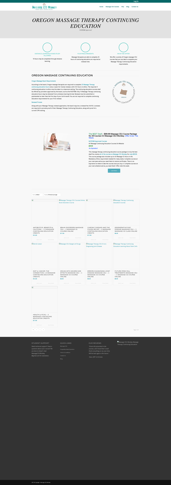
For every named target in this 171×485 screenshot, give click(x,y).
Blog (61, 359)
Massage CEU (63, 346)
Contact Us (63, 355)
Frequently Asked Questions (67, 349)
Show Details (51, 239)
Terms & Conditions (65, 352)
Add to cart (39, 239)
